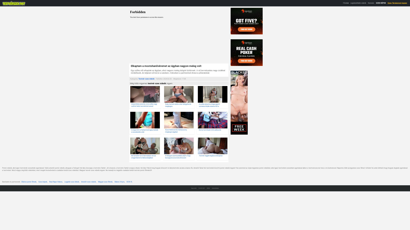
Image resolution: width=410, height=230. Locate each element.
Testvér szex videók (146, 79)
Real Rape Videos (55, 182)
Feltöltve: (159, 79)
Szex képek (42, 182)
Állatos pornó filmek (28, 182)
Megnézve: (177, 79)
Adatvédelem (215, 188)
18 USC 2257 (201, 188)
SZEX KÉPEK (381, 3)
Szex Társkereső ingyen (397, 3)
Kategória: (134, 79)
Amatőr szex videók (88, 182)
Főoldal (346, 3)
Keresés (371, 3)
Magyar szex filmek (105, 182)
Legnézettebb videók (358, 3)
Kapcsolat (193, 188)
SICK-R (129, 182)
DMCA (208, 188)
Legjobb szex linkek (71, 182)
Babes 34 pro (119, 182)
